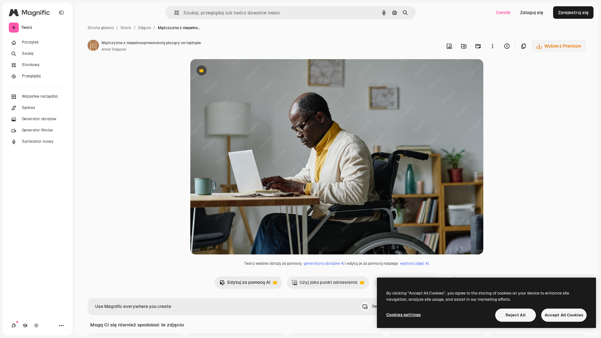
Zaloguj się (531, 12)
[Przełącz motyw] (36, 325)
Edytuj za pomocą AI (244, 284)
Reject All (516, 315)
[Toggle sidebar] (61, 13)
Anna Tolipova (113, 49)
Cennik (503, 12)
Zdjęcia (144, 27)
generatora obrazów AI (324, 263)
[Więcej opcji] (492, 46)
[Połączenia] (14, 325)
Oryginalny (233, 71)
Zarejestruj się (573, 12)
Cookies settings (403, 314)
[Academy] (25, 325)
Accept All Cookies (564, 315)
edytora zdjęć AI (414, 263)
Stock (126, 27)
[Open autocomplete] (174, 12)
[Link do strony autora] (93, 46)
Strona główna (101, 27)
